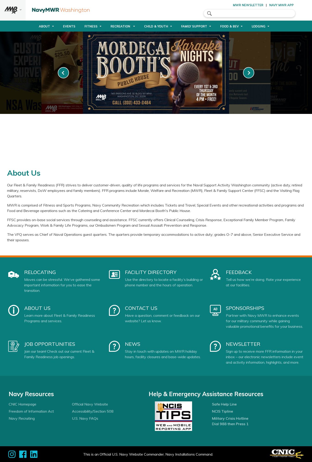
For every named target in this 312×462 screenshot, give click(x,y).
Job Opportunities (49, 344)
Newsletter (243, 344)
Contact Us (141, 308)
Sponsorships (245, 308)
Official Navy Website (90, 404)
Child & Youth (156, 26)
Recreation (121, 26)
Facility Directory (151, 272)
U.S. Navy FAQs (85, 418)
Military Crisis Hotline (230, 418)
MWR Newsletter (248, 5)
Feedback (239, 272)
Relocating (40, 272)
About (44, 26)
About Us (37, 308)
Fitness (91, 26)
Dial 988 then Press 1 (230, 424)
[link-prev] (63, 72)
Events (69, 26)
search (209, 13)
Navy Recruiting (22, 418)
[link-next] (248, 72)
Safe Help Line (224, 404)
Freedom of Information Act (31, 411)
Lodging (258, 26)
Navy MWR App (281, 5)
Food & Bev (229, 26)
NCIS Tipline (222, 411)
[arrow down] (13, 10)
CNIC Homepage (22, 404)
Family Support (194, 26)
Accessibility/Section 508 (93, 411)
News (132, 344)
